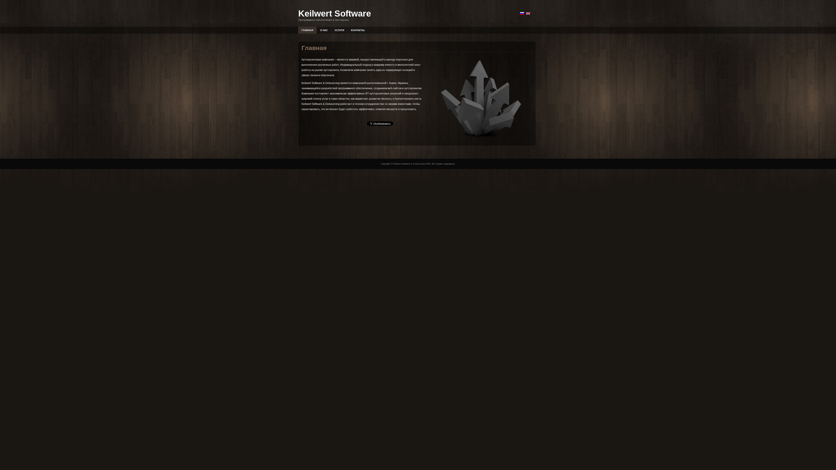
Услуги (339, 30)
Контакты (358, 30)
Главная (307, 30)
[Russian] (522, 13)
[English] (528, 13)
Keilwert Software (334, 13)
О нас (324, 30)
